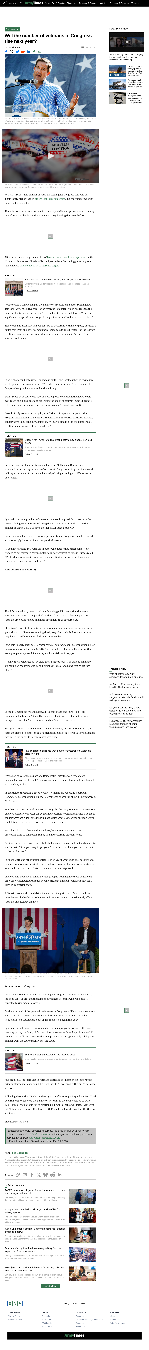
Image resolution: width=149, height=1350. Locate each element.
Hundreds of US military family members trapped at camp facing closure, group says (125, 724)
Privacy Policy (13, 1316)
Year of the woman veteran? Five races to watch (50, 1054)
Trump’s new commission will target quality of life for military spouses (32, 1211)
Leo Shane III (14, 47)
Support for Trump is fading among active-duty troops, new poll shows (58, 441)
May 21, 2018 (60, 1141)
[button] (50, 156)
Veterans (135, 3)
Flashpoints (72, 3)
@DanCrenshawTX (39, 1134)
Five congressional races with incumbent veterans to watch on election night (58, 752)
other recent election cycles (50, 198)
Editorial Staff (82, 1326)
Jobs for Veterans (117, 1323)
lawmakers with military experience (67, 257)
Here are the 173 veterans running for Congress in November (57, 279)
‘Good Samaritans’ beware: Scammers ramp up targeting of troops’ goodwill (35, 1230)
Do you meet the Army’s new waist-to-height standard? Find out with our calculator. (125, 710)
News (47, 3)
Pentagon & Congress (88, 3)
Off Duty (104, 3)
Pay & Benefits (58, 3)
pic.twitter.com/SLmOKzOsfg (44, 1137)
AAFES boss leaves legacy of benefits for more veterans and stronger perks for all (35, 1192)
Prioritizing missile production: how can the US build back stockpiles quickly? (135, 83)
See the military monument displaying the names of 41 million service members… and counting (126, 57)
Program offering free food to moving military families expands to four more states (33, 1250)
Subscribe (46, 1316)
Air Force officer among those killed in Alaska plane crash (125, 686)
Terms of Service (14, 1319)
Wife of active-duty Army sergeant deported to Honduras (126, 675)
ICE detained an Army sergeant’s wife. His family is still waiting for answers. (126, 697)
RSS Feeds (47, 1323)
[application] (50, 156)
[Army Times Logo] (34, 3)
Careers (113, 1319)
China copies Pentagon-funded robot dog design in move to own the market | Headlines (134, 98)
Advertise (80, 1316)
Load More (50, 1286)
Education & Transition (119, 3)
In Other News (13, 1185)
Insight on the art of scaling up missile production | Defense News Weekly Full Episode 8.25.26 (135, 70)
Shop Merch (47, 1326)
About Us (114, 1316)
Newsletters (47, 1319)
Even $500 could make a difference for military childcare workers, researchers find (34, 1269)
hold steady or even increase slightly (40, 265)
